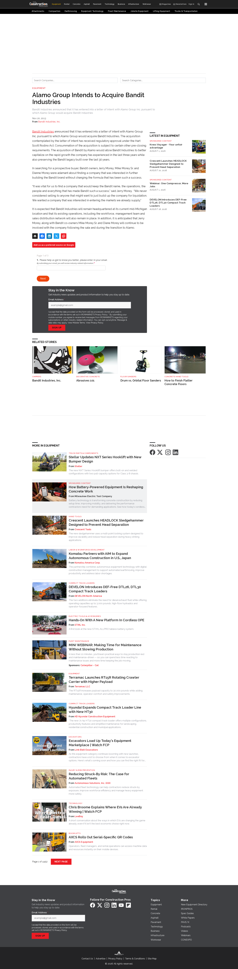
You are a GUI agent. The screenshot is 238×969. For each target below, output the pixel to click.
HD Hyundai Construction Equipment (95, 716)
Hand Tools (75, 516)
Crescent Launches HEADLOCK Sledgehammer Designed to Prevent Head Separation (168, 164)
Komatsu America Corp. (87, 562)
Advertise (100, 958)
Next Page (61, 861)
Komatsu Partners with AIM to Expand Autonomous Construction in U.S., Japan (100, 556)
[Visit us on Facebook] (152, 452)
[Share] (42, 236)
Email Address (56, 300)
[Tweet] (56, 236)
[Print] (35, 236)
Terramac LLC (82, 686)
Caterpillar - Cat (90, 665)
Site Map (152, 958)
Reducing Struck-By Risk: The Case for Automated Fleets (99, 776)
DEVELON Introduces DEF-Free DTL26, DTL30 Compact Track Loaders (168, 202)
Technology (75, 803)
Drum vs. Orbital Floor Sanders (140, 380)
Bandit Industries (43, 131)
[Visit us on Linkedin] (175, 452)
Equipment (39, 88)
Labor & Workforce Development (87, 550)
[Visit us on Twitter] (160, 452)
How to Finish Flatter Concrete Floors (178, 382)
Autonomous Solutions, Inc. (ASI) (92, 783)
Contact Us (87, 958)
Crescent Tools (83, 529)
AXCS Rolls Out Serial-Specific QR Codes (101, 837)
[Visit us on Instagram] (168, 452)
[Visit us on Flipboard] (128, 905)
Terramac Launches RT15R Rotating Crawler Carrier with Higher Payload (104, 679)
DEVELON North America (88, 596)
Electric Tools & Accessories (85, 616)
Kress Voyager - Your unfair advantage (166, 146)
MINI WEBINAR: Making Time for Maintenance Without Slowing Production (105, 647)
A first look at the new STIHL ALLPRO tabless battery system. (101, 629)
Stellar (78, 466)
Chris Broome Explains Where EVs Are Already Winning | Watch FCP (105, 809)
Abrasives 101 (85, 380)
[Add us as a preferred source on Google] (63, 236)
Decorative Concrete (88, 377)
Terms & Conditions (135, 958)
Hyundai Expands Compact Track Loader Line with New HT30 (105, 709)
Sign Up (57, 327)
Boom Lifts (74, 833)
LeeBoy (79, 816)
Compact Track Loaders (82, 583)
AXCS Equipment (84, 842)
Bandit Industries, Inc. (49, 121)
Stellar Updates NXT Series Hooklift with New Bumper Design (105, 459)
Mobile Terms (79, 323)
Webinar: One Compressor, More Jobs (169, 185)
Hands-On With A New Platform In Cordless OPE (106, 620)
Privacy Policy (97, 323)
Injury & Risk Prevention (82, 770)
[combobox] (75, 80)
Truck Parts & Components (83, 453)
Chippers (36, 377)
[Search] (198, 4)
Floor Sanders (128, 377)
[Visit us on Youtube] (121, 905)
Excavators (75, 737)
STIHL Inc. (80, 625)
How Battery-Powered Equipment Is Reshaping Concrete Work (106, 489)
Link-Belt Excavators (86, 749)
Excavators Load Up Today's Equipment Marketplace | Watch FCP (100, 743)
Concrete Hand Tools (176, 377)
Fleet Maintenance (79, 641)
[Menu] (206, 4)
